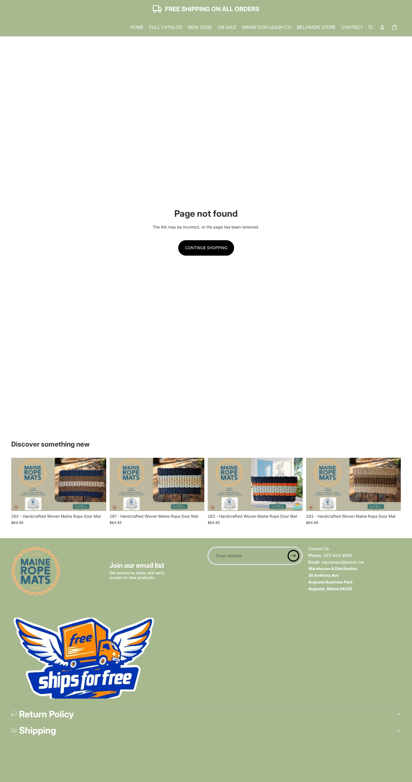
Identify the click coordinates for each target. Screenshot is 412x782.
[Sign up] (293, 556)
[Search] (370, 27)
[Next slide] (97, 484)
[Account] (382, 27)
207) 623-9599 (337, 555)
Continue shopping (206, 247)
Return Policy (46, 714)
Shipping (37, 730)
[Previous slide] (19, 484)
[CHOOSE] (97, 502)
